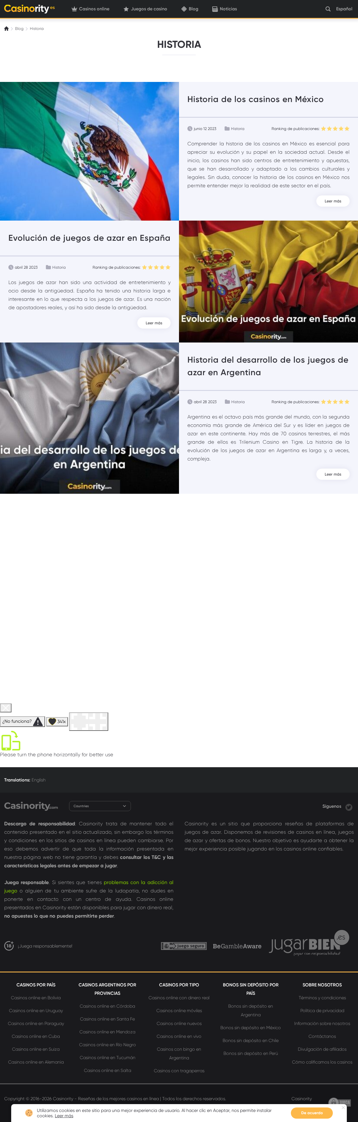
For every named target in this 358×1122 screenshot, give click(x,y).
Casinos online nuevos (179, 1023)
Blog (193, 8)
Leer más (333, 201)
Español (344, 8)
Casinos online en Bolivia (36, 997)
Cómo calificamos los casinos (322, 1062)
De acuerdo (312, 1113)
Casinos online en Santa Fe (107, 1019)
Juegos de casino (149, 8)
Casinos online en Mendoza (107, 1031)
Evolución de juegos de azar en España (89, 238)
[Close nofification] (343, 1107)
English (39, 780)
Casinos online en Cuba (36, 1036)
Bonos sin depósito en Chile (251, 1040)
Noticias (228, 8)
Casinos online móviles (179, 1010)
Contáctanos (322, 1036)
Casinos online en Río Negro (107, 1044)
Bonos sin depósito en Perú (250, 1053)
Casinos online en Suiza (36, 1049)
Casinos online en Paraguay (36, 1023)
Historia (237, 129)
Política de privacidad (322, 1010)
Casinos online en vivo (179, 1036)
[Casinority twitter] (348, 806)
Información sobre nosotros (322, 1023)
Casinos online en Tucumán (107, 1057)
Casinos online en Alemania (36, 1062)
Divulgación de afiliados (322, 1049)
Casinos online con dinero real (179, 997)
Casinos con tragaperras (179, 1070)
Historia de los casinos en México (255, 99)
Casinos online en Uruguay (36, 1010)
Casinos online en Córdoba (107, 1006)
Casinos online (94, 8)
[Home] (7, 28)
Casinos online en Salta (107, 1070)
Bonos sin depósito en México (250, 1027)
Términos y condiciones (322, 997)
